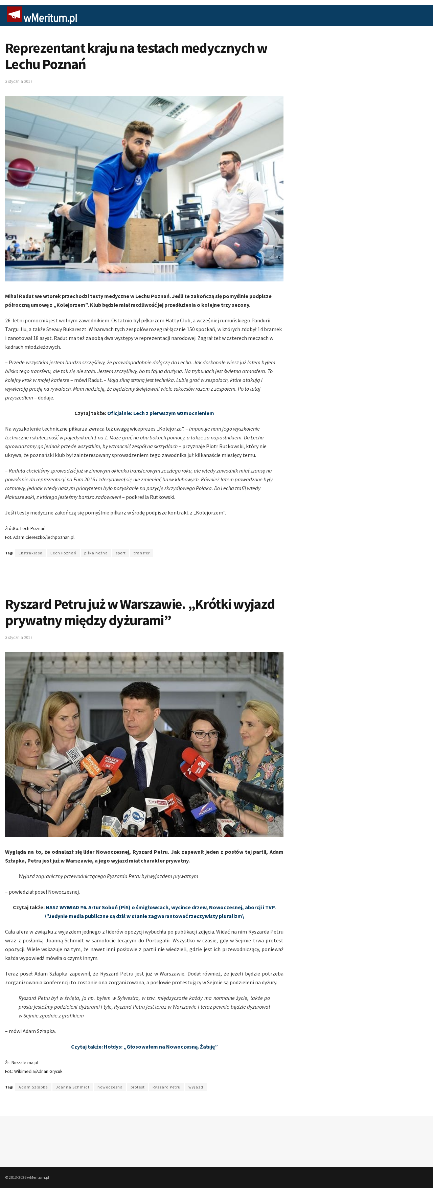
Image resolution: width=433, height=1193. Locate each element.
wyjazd (195, 1086)
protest (138, 1086)
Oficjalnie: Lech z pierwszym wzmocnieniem (160, 413)
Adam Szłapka (33, 1086)
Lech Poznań (63, 552)
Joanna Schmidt (73, 1086)
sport (121, 552)
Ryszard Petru (167, 1086)
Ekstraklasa (31, 552)
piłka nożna (96, 552)
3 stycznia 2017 (18, 81)
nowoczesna (110, 1086)
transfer (142, 552)
